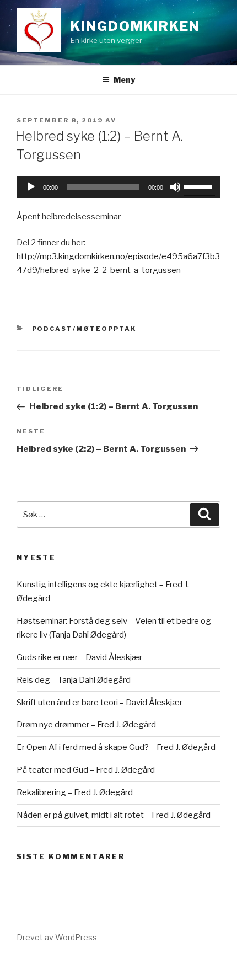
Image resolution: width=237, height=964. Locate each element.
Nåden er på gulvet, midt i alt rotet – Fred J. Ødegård (114, 815)
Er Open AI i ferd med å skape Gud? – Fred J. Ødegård (116, 747)
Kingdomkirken (135, 26)
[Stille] (175, 186)
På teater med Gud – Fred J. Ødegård (86, 770)
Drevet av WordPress (57, 937)
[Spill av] (30, 186)
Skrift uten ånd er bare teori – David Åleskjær (99, 703)
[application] (118, 187)
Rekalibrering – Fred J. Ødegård (75, 792)
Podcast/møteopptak (84, 329)
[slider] (199, 186)
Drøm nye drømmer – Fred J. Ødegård (86, 725)
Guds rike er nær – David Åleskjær (79, 657)
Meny (124, 79)
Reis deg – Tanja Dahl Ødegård (74, 680)
